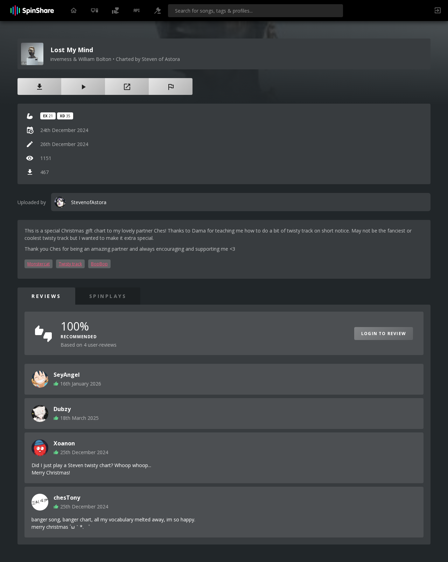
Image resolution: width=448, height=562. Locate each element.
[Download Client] (94, 10)
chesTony (67, 497)
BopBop (99, 264)
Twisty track (70, 264)
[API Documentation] (136, 10)
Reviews (46, 296)
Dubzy (62, 409)
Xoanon (64, 443)
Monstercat (38, 264)
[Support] (115, 10)
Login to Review (383, 333)
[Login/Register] (437, 10)
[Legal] (157, 10)
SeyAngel (67, 375)
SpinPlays (108, 296)
